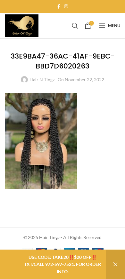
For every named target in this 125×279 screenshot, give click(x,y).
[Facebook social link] (58, 6)
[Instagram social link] (66, 6)
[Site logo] (21, 25)
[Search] (75, 25)
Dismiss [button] (115, 264)
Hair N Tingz (41, 79)
